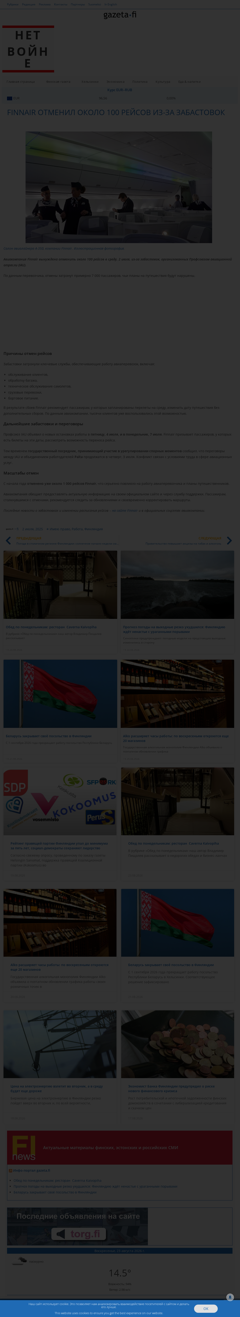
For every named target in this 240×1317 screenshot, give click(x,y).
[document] (120, 658)
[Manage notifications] (230, 1297)
